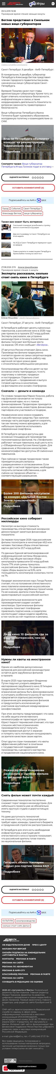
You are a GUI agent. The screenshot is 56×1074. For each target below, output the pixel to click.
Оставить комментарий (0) (28, 188)
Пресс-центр (39, 945)
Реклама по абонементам (17, 966)
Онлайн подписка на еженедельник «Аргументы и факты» (23, 953)
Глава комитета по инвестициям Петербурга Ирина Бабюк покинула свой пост (32, 252)
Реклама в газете (26, 959)
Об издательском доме (16, 945)
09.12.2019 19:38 (8, 11)
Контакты (8, 959)
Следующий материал (26, 1066)
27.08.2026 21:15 (8, 267)
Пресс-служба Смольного (14, 64)
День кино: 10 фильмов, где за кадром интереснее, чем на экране (26, 638)
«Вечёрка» (42, 345)
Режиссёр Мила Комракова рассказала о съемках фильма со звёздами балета (26, 774)
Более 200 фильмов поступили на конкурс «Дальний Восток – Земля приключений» (27, 497)
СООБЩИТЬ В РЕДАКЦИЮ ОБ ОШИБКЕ (22, 982)
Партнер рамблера (25, 1061)
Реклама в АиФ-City (13, 970)
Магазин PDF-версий (14, 949)
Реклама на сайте (12, 962)
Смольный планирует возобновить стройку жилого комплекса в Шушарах (31, 226)
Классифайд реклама (15, 974)
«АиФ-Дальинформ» (29, 318)
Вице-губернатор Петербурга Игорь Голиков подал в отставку (26, 165)
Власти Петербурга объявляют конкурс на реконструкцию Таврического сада (26, 142)
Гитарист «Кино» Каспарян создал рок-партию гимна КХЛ (26, 864)
